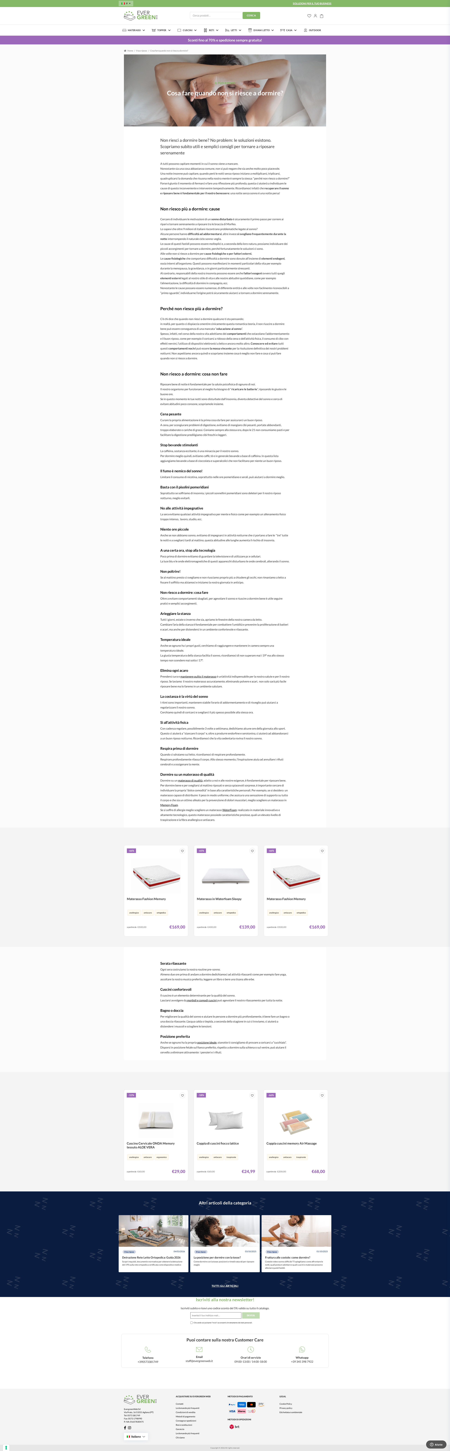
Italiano (136, 1436)
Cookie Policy (285, 1404)
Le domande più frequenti (187, 1408)
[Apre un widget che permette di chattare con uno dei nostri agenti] (436, 1444)
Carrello (321, 16)
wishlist (309, 16)
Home (130, 50)
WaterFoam (229, 810)
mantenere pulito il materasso (198, 676)
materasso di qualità (190, 780)
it (127, 3)
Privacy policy (285, 1408)
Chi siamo (180, 1437)
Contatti (179, 1404)
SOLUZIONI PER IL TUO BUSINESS (312, 3)
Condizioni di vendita (185, 1412)
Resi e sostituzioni (184, 1425)
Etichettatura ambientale (290, 1412)
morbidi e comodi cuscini (202, 1000)
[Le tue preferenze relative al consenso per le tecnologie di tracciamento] (6, 1447)
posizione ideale (207, 1042)
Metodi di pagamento (185, 1416)
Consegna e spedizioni (186, 1420)
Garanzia (180, 1429)
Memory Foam (169, 805)
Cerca (251, 15)
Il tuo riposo (141, 50)
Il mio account (315, 16)
